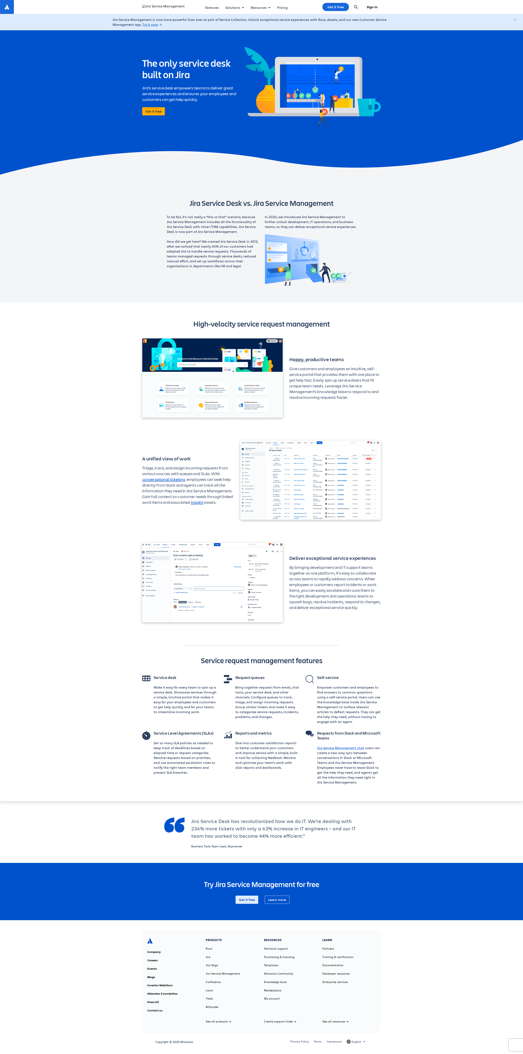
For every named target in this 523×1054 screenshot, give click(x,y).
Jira (208, 957)
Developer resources (336, 973)
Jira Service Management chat (340, 748)
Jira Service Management (223, 973)
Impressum (334, 1041)
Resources (259, 7)
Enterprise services (335, 982)
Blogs (151, 977)
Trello (209, 998)
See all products (217, 1021)
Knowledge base (275, 982)
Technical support (276, 948)
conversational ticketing (163, 479)
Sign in (372, 7)
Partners (328, 948)
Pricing (282, 7)
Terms (318, 1041)
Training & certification (337, 957)
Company (154, 952)
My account (272, 998)
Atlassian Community (278, 973)
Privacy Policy (299, 1041)
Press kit (153, 1002)
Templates (271, 965)
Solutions (232, 7)
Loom (209, 990)
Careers (152, 960)
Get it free (153, 111)
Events (152, 968)
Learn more (277, 899)
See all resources (333, 1021)
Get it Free (335, 7)
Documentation (332, 965)
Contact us (154, 1010)
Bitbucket (212, 1007)
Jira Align (212, 965)
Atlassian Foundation (162, 993)
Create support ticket (278, 1021)
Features (212, 7)
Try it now (150, 24)
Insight (197, 502)
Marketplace (272, 990)
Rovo (209, 948)
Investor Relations (160, 985)
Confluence (213, 982)
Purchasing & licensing (279, 957)
